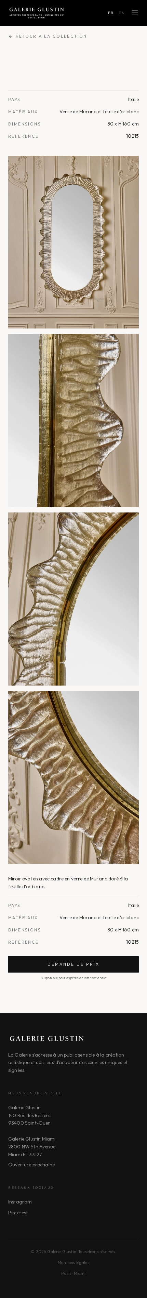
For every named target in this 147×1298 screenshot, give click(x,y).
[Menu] (135, 13)
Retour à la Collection (51, 36)
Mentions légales (73, 1262)
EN (122, 13)
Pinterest (18, 1213)
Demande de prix (73, 964)
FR (111, 13)
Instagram (20, 1202)
